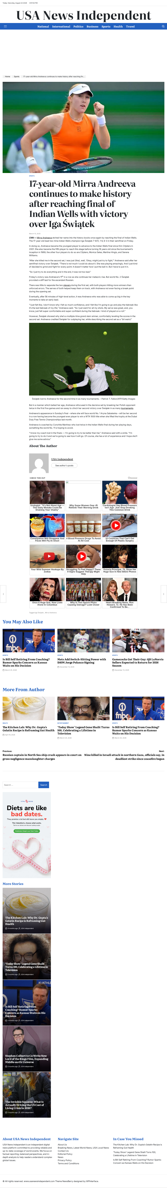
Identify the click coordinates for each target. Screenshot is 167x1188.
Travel (130, 26)
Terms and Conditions (68, 1163)
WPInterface (92, 1181)
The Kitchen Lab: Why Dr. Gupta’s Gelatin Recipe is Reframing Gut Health (29, 728)
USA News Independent (83, 14)
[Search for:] (20, 785)
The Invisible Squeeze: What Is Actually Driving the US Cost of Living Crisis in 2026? (24, 1105)
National (43, 26)
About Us (62, 1144)
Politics (78, 26)
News (60, 1157)
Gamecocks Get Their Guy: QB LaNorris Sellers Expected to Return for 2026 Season (137, 662)
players (67, 285)
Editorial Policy (65, 1154)
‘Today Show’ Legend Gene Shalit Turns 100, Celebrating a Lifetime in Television (83, 730)
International (61, 26)
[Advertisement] (83, 54)
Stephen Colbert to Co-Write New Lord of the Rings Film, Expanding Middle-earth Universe (26, 1059)
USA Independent (62, 459)
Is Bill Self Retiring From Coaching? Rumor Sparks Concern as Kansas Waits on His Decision (26, 662)
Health (118, 26)
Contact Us (63, 1151)
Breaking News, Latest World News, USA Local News (83, 1147)
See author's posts (64, 465)
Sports (106, 26)
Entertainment (63, 723)
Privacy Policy (65, 1160)
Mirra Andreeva (44, 237)
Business (92, 26)
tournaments (127, 408)
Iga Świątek (39, 613)
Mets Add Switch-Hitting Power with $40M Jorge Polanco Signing (81, 660)
